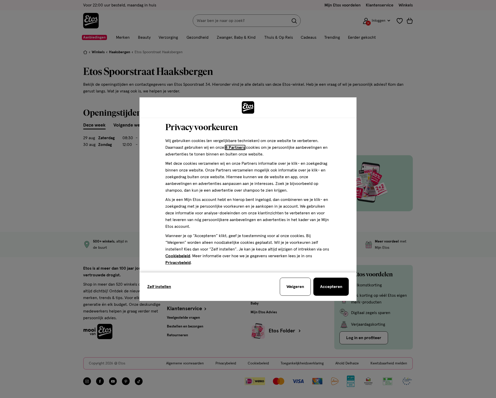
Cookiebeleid (177, 256)
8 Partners (235, 147)
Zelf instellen (159, 287)
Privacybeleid (178, 263)
